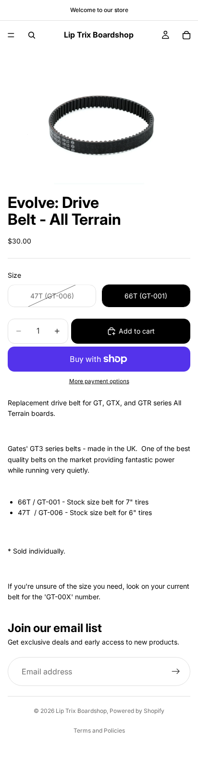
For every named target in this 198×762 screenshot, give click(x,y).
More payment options (99, 381)
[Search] (31, 35)
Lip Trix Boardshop (81, 710)
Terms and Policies (99, 730)
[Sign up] (176, 671)
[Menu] (11, 35)
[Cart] (186, 35)
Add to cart (137, 331)
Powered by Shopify (137, 710)
